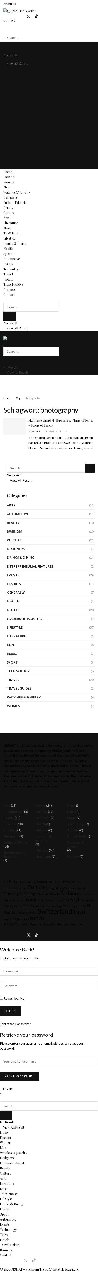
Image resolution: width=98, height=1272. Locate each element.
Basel (56, 882)
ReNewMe (39, 906)
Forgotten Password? (15, 1024)
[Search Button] (4, 28)
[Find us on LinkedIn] (20, 16)
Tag (18, 398)
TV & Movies (12, 105)
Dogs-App (82, 888)
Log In (7, 1088)
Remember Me (14, 998)
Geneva (20, 900)
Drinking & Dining (19, 893)
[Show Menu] (4, 333)
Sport (7, 126)
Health (8, 121)
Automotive (11, 131)
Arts (6, 90)
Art (11, 881)
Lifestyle (9, 110)
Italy (57, 900)
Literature (10, 95)
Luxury (8, 906)
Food (91, 894)
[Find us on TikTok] (36, 16)
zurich (37, 918)
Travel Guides (13, 156)
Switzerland (55, 911)
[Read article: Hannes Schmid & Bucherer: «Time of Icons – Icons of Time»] (14, 426)
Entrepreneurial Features (30, 566)
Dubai (39, 894)
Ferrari (83, 894)
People (26, 906)
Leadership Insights (24, 619)
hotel (31, 899)
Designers (10, 69)
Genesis (9, 900)
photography (32, 398)
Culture (9, 85)
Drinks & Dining (14, 115)
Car (19, 888)
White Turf (22, 919)
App (5, 882)
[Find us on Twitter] (28, 16)
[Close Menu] (1, 1094)
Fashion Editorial (15, 74)
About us (9, 4)
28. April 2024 (52, 431)
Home (7, 44)
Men (6, 59)
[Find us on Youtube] (44, 16)
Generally (16, 592)
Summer (21, 912)
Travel (8, 146)
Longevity (88, 900)
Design (50, 888)
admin (36, 431)
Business (9, 161)
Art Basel (21, 882)
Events (8, 136)
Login (42, 46)
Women (8, 54)
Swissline (31, 912)
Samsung (72, 906)
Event (46, 894)
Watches (9, 919)
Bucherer (78, 882)
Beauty (8, 80)
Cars (24, 888)
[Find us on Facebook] (5, 16)
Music (7, 100)
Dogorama (70, 888)
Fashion (8, 49)
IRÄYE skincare (45, 900)
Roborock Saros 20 (56, 906)
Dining (60, 888)
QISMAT (21, 924)
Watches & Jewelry (17, 64)
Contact (9, 167)
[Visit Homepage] (20, 10)
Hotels (8, 151)
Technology (11, 141)
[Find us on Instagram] (12, 16)
